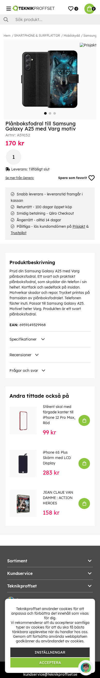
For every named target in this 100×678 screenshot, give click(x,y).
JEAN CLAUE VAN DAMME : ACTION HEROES (58, 497)
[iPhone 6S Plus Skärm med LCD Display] (26, 463)
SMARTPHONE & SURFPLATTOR (37, 35)
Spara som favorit (72, 178)
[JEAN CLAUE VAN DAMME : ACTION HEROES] (26, 503)
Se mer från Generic (19, 178)
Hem (7, 35)
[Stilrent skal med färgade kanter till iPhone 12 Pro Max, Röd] (26, 420)
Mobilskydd (72, 35)
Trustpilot (18, 233)
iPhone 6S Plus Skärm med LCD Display (57, 457)
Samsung (90, 35)
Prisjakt (79, 226)
